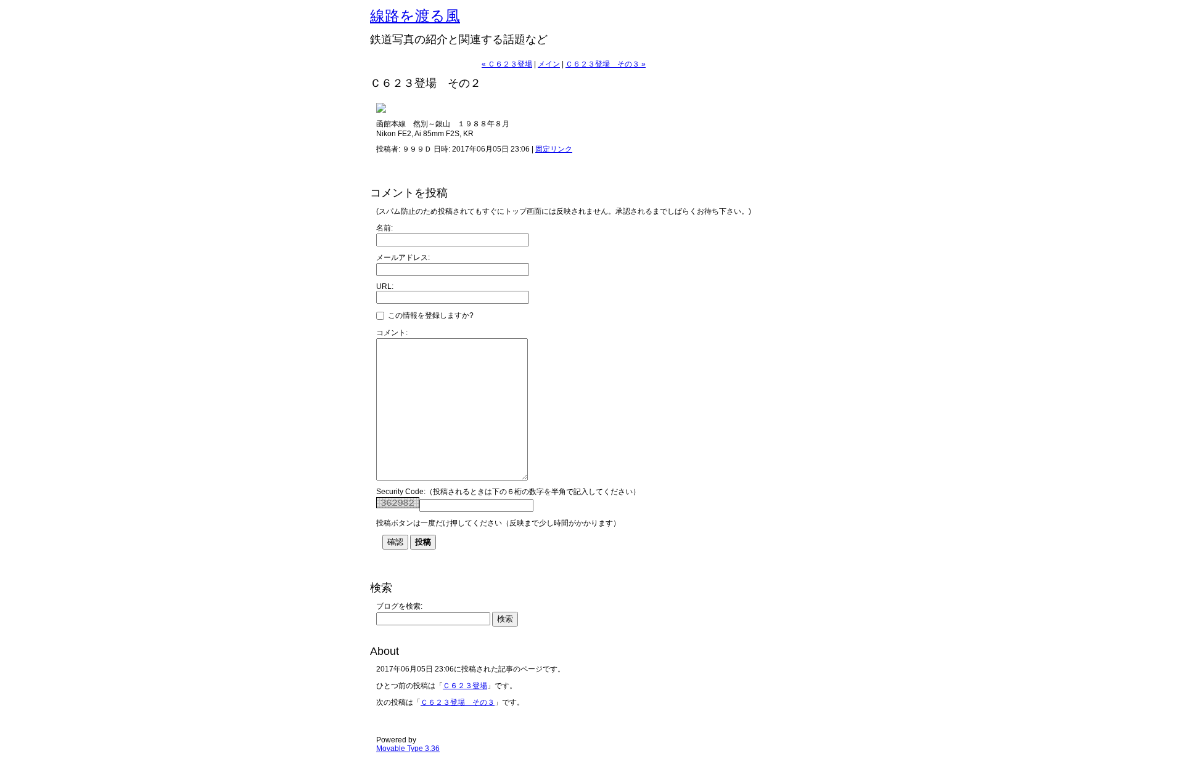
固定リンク (553, 149)
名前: (384, 228)
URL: (384, 286)
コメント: (392, 332)
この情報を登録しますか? (430, 315)
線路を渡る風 (415, 15)
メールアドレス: (403, 257)
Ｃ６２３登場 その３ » (605, 64)
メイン (549, 64)
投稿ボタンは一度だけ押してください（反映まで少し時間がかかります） (498, 523)
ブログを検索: (399, 606)
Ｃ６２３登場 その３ (458, 702)
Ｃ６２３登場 (465, 685)
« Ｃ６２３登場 (507, 64)
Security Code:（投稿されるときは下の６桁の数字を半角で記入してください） (508, 491)
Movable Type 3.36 (408, 748)
